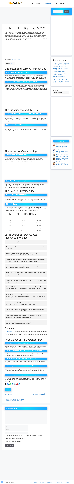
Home (33, 3)
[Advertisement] (26, 16)
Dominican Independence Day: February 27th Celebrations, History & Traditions (60, 73)
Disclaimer (58, 482)
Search (66, 11)
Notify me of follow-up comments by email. (16, 438)
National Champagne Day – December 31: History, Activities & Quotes (61, 160)
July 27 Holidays (9, 397)
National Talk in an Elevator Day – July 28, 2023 (15, 399)
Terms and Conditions (49, 482)
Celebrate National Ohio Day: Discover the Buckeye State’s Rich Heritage (61, 68)
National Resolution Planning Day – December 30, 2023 (60, 165)
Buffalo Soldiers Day (15, 59)
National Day (38, 3)
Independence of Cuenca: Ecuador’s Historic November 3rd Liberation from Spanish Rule (61, 78)
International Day (47, 3)
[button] (67, 3)
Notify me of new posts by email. (13, 441)
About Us (35, 482)
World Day (55, 3)
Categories (55, 90)
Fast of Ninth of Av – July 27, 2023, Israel (14, 400)
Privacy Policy (41, 482)
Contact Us (67, 482)
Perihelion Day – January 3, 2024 (25, 393)
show (12, 63)
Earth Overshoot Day (9, 331)
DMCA (62, 482)
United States (62, 3)
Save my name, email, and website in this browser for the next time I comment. (24, 435)
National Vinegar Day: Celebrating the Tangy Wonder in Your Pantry (60, 146)
